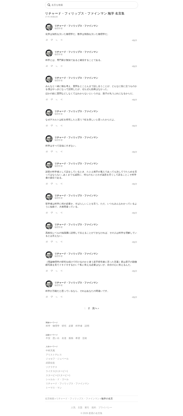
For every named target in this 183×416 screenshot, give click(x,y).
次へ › (95, 308)
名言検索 (49, 398)
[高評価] (47, 40)
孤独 (71, 338)
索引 (87, 407)
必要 (71, 326)
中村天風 (50, 350)
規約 (94, 407)
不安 (48, 338)
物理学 (56, 326)
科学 (48, 326)
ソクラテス (51, 367)
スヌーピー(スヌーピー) (58, 375)
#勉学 (134, 40)
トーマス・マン (54, 387)
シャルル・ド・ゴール (57, 379)
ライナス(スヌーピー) (57, 371)
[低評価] (52, 40)
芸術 (84, 338)
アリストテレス (54, 354)
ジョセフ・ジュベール (57, 358)
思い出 (56, 338)
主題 (80, 407)
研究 (64, 326)
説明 (87, 326)
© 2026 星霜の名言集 (91, 413)
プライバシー (105, 407)
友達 (64, 338)
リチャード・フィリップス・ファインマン (76, 26)
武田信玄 (50, 363)
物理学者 (59, 28)
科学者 (78, 326)
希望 (77, 338)
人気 (73, 407)
